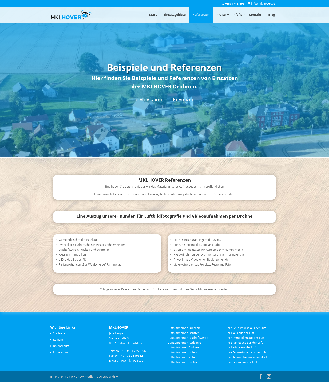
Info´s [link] (237, 15)
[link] (71, 15)
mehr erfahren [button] (149, 99)
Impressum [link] (60, 352)
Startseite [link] (59, 333)
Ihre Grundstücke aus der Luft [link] (246, 328)
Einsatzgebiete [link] (175, 15)
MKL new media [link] (82, 376)
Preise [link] (221, 15)
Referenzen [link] (201, 15)
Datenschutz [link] (61, 346)
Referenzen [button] (183, 99)
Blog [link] (271, 15)
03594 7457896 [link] (234, 3)
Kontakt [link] (255, 15)
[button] (260, 376)
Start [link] (153, 15)
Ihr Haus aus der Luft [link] (240, 333)
